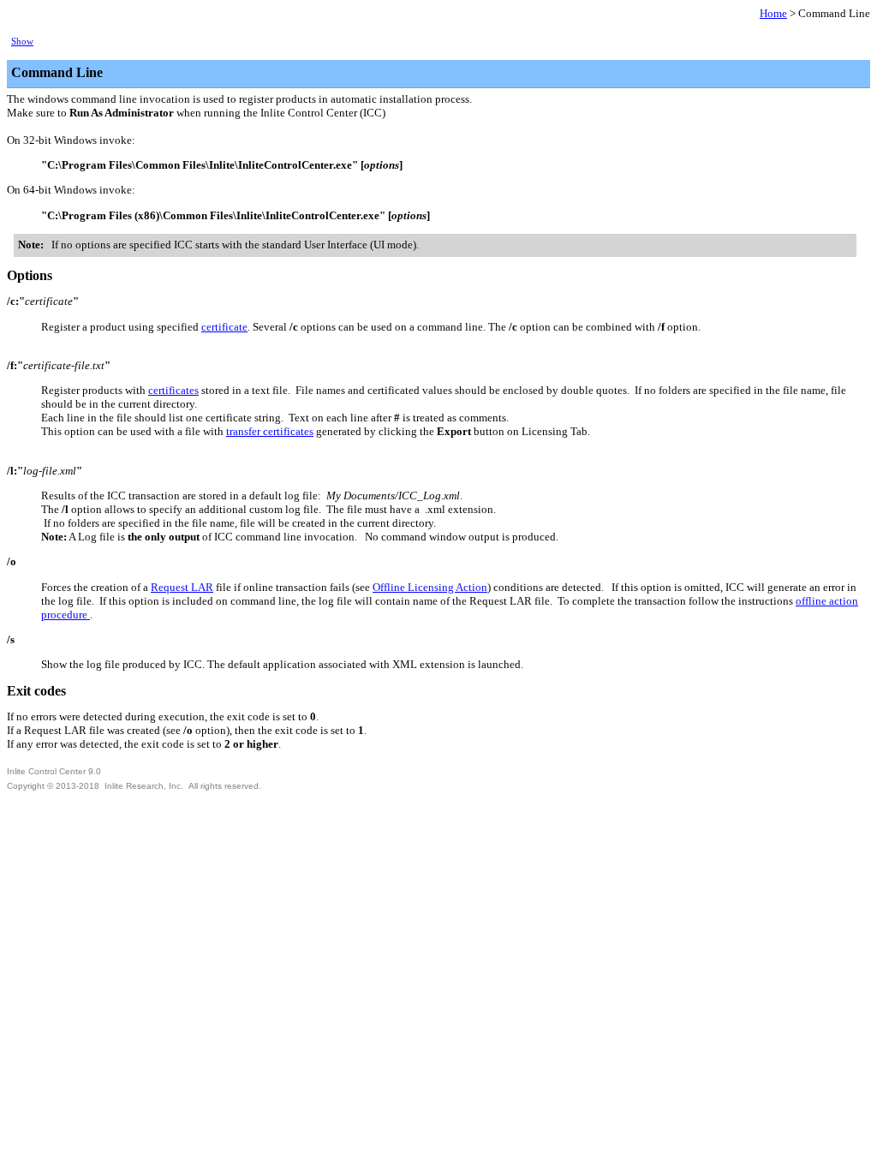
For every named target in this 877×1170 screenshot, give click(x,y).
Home (773, 13)
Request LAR (182, 587)
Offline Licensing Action (430, 587)
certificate (224, 326)
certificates (173, 390)
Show (22, 41)
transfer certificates (269, 431)
